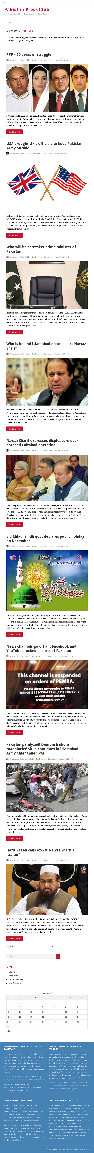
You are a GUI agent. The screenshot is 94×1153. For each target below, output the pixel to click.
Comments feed (16, 979)
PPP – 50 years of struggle (28, 54)
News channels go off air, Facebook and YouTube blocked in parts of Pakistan (41, 648)
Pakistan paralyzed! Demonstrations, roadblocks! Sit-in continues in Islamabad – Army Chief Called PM (43, 748)
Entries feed (14, 975)
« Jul (8, 1031)
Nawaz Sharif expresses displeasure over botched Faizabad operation (42, 442)
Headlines (38, 60)
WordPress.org (16, 983)
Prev (11, 946)
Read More (14, 132)
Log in (12, 972)
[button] (4, 2)
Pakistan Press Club (58, 1149)
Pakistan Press (70, 1149)
